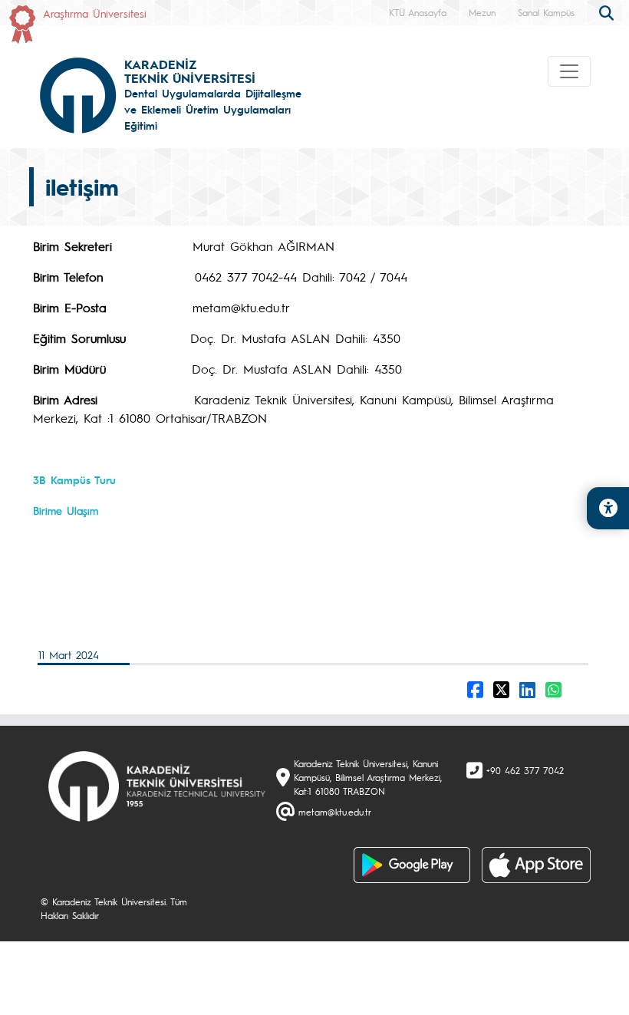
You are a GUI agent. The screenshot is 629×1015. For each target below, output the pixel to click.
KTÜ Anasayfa (417, 12)
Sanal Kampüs (546, 12)
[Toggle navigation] (569, 71)
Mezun (482, 12)
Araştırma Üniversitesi (95, 13)
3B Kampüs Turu (74, 479)
